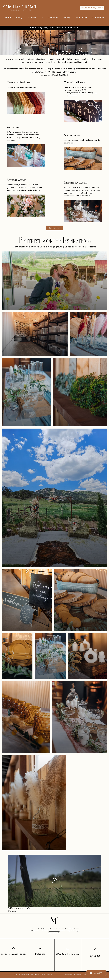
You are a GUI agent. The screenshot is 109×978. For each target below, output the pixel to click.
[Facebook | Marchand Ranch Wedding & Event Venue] (91, 956)
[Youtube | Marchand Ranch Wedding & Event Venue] (98, 956)
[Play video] (54, 880)
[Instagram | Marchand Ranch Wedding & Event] (95, 956)
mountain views (54, 931)
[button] (81, 16)
